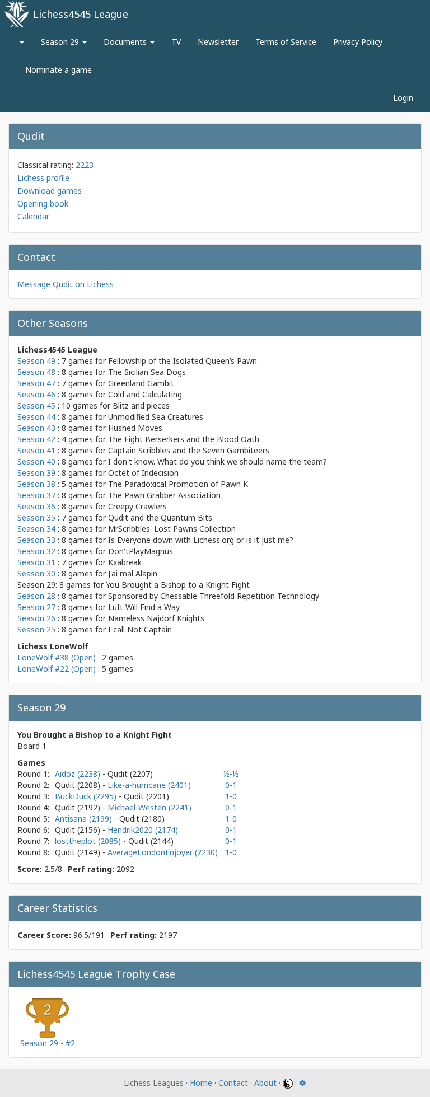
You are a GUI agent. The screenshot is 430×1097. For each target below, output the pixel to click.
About (265, 1082)
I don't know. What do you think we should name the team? (217, 461)
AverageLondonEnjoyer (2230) (163, 852)
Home (201, 1082)
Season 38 (36, 484)
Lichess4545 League (80, 14)
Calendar (33, 216)
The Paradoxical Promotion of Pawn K (178, 484)
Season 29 (61, 41)
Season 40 (36, 461)
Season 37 (36, 495)
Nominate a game (58, 69)
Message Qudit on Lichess (65, 284)
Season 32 (36, 551)
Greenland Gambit (141, 383)
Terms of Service (285, 41)
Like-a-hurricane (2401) (149, 785)
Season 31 (36, 562)
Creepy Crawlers (137, 506)
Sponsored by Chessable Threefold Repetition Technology (213, 595)
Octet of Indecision (143, 472)
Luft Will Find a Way (144, 607)
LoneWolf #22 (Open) (56, 668)
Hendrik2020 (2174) (143, 829)
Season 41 (36, 450)
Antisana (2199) (84, 818)
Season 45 (36, 405)
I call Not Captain (140, 629)
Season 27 (36, 607)
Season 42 (36, 439)
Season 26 (36, 618)
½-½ (231, 773)
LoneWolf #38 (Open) (56, 657)
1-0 (231, 796)
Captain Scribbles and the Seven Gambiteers (188, 450)
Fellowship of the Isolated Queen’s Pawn (182, 360)
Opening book (42, 203)
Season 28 (36, 595)
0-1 (231, 785)
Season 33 (36, 540)
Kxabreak (125, 562)
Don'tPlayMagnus (140, 551)
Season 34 (36, 528)
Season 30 (36, 573)
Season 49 (36, 360)
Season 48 (36, 372)
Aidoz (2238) (78, 773)
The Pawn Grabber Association (164, 495)
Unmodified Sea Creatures (155, 416)
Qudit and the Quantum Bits (160, 517)
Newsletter (218, 41)
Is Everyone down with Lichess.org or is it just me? (200, 540)
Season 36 (36, 506)
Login (403, 97)
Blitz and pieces (141, 405)
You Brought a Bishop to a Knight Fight (178, 584)
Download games (49, 190)
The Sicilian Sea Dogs (147, 372)
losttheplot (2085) (89, 841)
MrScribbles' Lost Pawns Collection (172, 528)
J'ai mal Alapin (132, 573)
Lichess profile (43, 177)
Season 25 (36, 629)
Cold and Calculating (145, 394)
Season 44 (36, 416)
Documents (126, 41)
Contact (233, 1082)
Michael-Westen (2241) (149, 807)
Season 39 (36, 472)
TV (176, 41)
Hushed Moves (135, 428)
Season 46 (36, 394)
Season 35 (36, 517)
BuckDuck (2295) (87, 796)
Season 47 (36, 383)
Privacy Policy (357, 41)
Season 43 (36, 428)
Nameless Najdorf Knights (156, 618)
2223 (85, 165)
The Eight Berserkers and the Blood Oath (183, 439)
